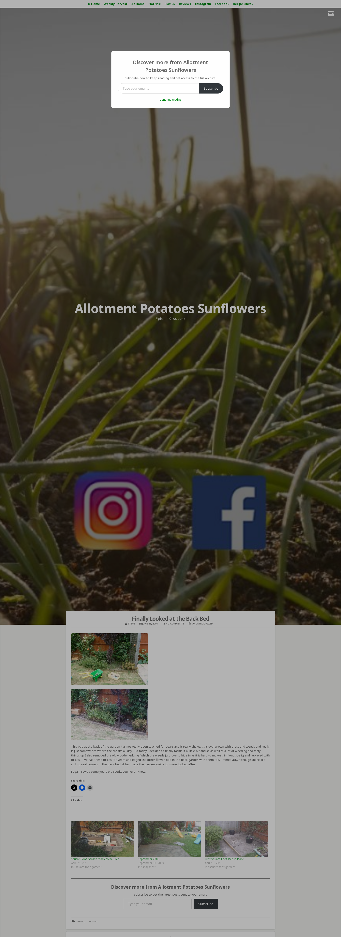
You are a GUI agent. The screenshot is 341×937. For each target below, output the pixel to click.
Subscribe (211, 88)
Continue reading (171, 99)
